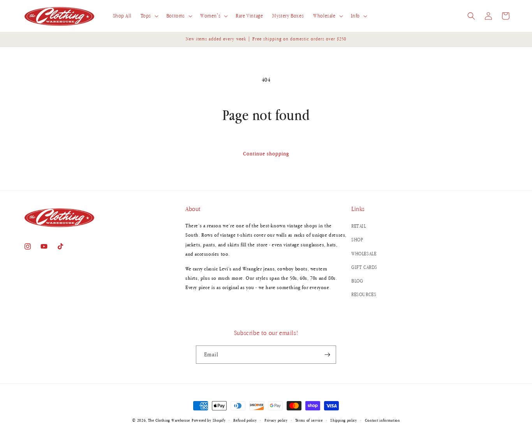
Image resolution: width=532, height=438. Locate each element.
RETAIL (358, 226)
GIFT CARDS (364, 267)
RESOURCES (363, 294)
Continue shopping (266, 153)
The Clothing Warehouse (169, 420)
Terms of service (308, 420)
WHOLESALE (363, 253)
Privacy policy (276, 420)
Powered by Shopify (209, 420)
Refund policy (245, 420)
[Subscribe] (327, 355)
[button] (148, 15)
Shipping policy (343, 420)
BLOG (357, 280)
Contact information (382, 420)
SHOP (357, 239)
